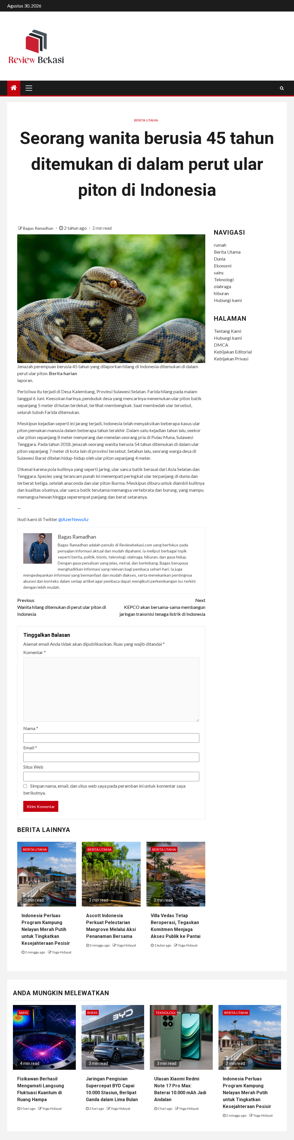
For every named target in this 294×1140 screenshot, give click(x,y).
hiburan (221, 293)
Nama (30, 728)
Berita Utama (146, 120)
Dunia (219, 258)
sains (219, 272)
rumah (220, 245)
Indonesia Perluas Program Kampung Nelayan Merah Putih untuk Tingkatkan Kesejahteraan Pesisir (46, 929)
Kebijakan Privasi (231, 358)
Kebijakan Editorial (233, 351)
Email (30, 747)
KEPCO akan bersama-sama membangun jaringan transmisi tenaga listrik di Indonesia (162, 607)
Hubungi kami (228, 300)
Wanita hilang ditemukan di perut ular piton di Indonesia (61, 607)
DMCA (221, 344)
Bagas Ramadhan (38, 228)
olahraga (222, 286)
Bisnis (92, 1012)
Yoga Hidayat (61, 952)
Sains (23, 1012)
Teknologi (224, 279)
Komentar (34, 652)
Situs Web (33, 767)
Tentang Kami (227, 331)
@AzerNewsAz (73, 519)
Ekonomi (222, 265)
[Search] (281, 88)
